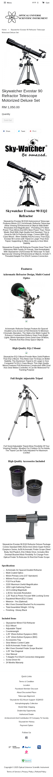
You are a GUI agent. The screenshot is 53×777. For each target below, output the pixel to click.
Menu (9, 3)
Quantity (6, 114)
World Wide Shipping (26, 707)
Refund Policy (40, 772)
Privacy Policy (28, 772)
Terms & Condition (26, 681)
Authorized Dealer (26, 714)
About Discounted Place (26, 692)
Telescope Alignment (26, 696)
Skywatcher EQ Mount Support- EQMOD (26, 700)
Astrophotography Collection (26, 703)
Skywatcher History (27, 722)
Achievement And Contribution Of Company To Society (27, 718)
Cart (47, 3)
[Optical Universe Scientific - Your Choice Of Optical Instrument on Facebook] (26, 738)
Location (26, 685)
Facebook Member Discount (26, 689)
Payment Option (26, 725)
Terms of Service (13, 772)
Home (4, 30)
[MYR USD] (35, 2)
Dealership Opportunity (26, 711)
